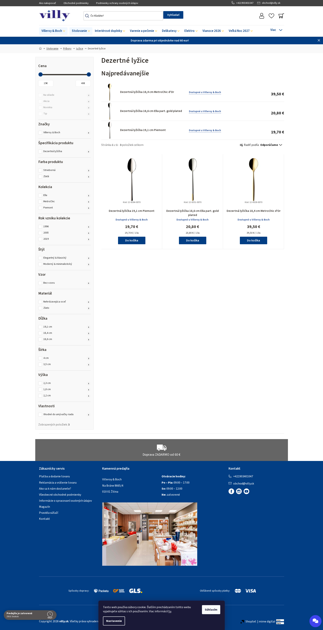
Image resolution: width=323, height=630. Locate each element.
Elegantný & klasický (66, 258)
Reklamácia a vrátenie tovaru (58, 483)
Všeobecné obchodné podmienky (60, 495)
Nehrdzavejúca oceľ (66, 302)
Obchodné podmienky (76, 3)
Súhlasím (211, 610)
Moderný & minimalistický (66, 264)
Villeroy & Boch (66, 132)
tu (169, 611)
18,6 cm (66, 339)
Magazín (44, 507)
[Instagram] (239, 491)
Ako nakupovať (47, 3)
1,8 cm (66, 389)
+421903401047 (244, 3)
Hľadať (173, 15)
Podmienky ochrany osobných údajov (117, 3)
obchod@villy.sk (271, 3)
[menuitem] (53, 31)
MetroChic (66, 201)
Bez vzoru (66, 283)
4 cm (66, 358)
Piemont (66, 208)
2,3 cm (66, 383)
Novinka (66, 107)
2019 (66, 239)
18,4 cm (66, 333)
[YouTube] (246, 491)
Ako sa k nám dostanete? (55, 489)
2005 (66, 233)
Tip (66, 114)
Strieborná (66, 170)
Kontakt (44, 519)
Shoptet (251, 621)
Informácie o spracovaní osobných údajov (65, 501)
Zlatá (66, 176)
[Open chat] (315, 621)
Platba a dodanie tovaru (54, 476)
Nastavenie (114, 621)
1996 (66, 226)
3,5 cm (66, 364)
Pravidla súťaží (48, 513)
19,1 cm (66, 327)
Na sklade (66, 95)
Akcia (66, 101)
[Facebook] (231, 491)
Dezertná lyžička (66, 151)
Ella (66, 195)
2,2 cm (66, 395)
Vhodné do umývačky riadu (66, 414)
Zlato (66, 308)
